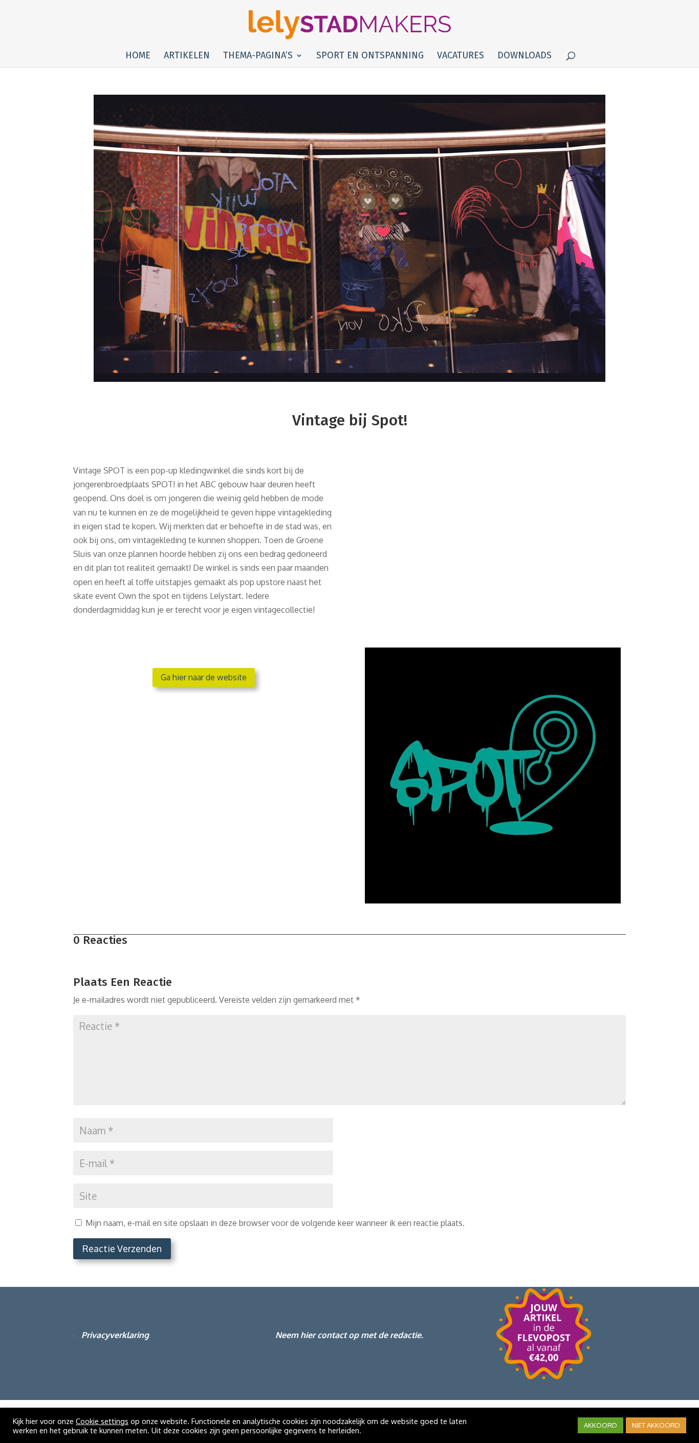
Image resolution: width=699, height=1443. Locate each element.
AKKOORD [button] (600, 1425)
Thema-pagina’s (258, 56)
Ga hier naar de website (204, 677)
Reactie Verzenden (122, 1248)
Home (137, 56)
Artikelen (187, 56)
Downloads (524, 56)
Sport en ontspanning (370, 56)
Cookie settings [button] (102, 1421)
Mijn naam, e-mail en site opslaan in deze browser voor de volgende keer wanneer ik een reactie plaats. (275, 1223)
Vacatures (460, 56)
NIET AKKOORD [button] (656, 1425)
